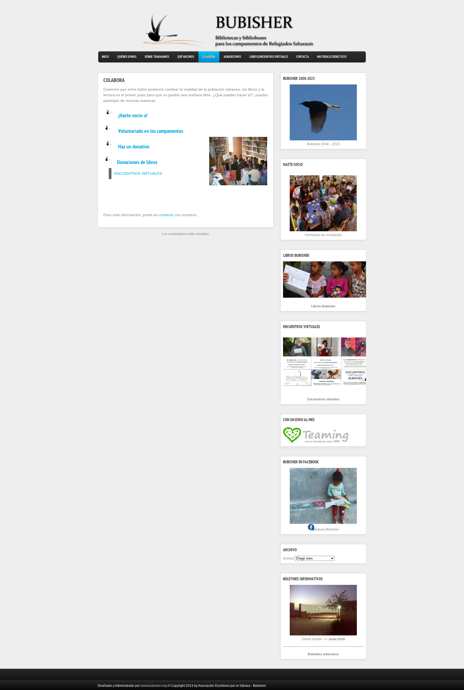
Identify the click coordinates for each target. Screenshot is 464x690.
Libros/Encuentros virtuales (268, 57)
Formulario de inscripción (323, 235)
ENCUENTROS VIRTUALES (138, 173)
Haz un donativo (133, 147)
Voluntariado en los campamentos (150, 132)
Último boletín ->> (323, 639)
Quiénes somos (126, 57)
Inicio (105, 57)
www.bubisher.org (154, 686)
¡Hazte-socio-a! (132, 116)
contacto (166, 215)
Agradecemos (232, 57)
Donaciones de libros (137, 163)
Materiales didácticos (331, 57)
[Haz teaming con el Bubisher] (316, 443)
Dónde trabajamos (157, 57)
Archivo (288, 558)
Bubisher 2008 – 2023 (323, 144)
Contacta (302, 57)
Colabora (208, 57)
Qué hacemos (185, 57)
